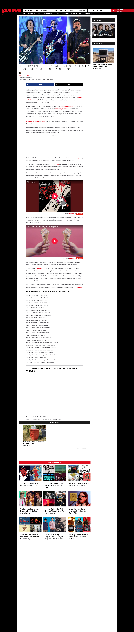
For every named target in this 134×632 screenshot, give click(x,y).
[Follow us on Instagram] (97, 10)
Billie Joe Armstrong (73, 158)
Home (24, 13)
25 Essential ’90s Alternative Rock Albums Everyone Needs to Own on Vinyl (29, 537)
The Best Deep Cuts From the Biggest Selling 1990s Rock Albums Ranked (29, 511)
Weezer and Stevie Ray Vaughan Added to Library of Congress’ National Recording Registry (54, 537)
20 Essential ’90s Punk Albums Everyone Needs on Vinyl (79, 484)
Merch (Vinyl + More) (76, 13)
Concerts (35, 419)
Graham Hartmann (24, 75)
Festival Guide (65, 13)
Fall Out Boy (35, 121)
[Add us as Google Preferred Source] (93, 10)
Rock (52, 419)
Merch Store (63, 10)
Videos (59, 419)
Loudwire (71, 213)
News (26, 10)
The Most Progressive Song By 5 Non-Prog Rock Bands (29, 484)
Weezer (43, 121)
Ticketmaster (78, 287)
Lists (31, 10)
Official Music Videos (46, 419)
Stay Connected (88, 13)
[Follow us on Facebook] (105, 10)
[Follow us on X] (109, 10)
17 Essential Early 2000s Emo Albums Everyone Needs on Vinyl (54, 485)
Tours (36, 10)
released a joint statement (67, 106)
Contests (71, 10)
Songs (55, 419)
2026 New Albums (48, 13)
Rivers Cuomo (40, 268)
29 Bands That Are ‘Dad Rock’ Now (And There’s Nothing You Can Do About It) (54, 511)
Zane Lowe (56, 164)
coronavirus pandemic (60, 109)
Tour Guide (57, 13)
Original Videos (53, 10)
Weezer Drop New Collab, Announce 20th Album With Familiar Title (77, 511)
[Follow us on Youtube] (101, 10)
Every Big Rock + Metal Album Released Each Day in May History (78, 537)
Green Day (29, 121)
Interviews (44, 10)
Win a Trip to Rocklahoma (34, 13)
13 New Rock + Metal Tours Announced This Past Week (101, 35)
